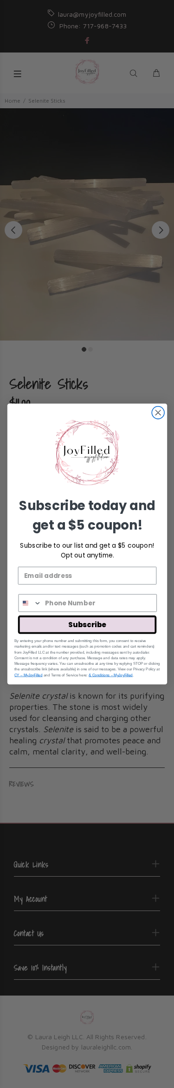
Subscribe (87, 624)
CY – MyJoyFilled (28, 675)
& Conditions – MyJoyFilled (111, 675)
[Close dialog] (158, 412)
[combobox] (30, 603)
